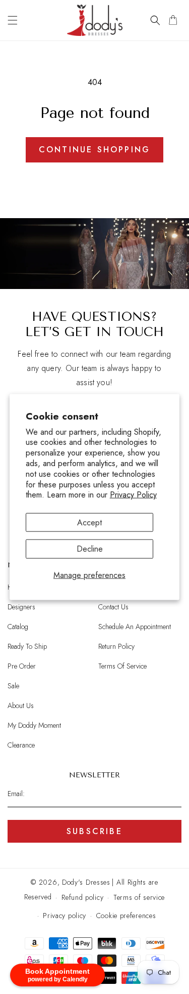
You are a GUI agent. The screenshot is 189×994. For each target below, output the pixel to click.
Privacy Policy (133, 495)
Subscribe (94, 831)
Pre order (22, 666)
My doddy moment (34, 725)
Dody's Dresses (86, 882)
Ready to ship (27, 646)
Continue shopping (94, 149)
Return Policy (116, 646)
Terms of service (139, 897)
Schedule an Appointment (134, 627)
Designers (21, 607)
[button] (13, 20)
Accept (89, 522)
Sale (13, 686)
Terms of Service (122, 666)
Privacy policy (64, 915)
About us (21, 705)
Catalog (18, 627)
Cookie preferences (126, 915)
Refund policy (82, 897)
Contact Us (113, 607)
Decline (90, 549)
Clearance (21, 745)
